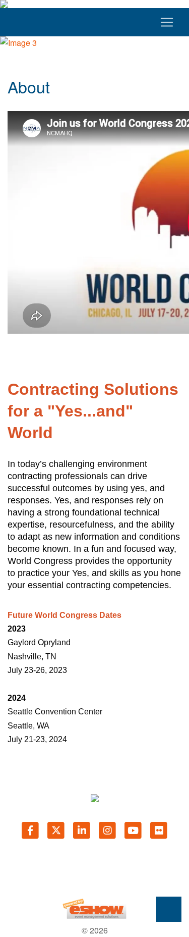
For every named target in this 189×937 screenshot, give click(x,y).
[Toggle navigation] (94, 22)
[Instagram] (108, 830)
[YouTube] (134, 830)
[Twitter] (57, 830)
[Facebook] (31, 830)
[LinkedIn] (82, 830)
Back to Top (168, 909)
